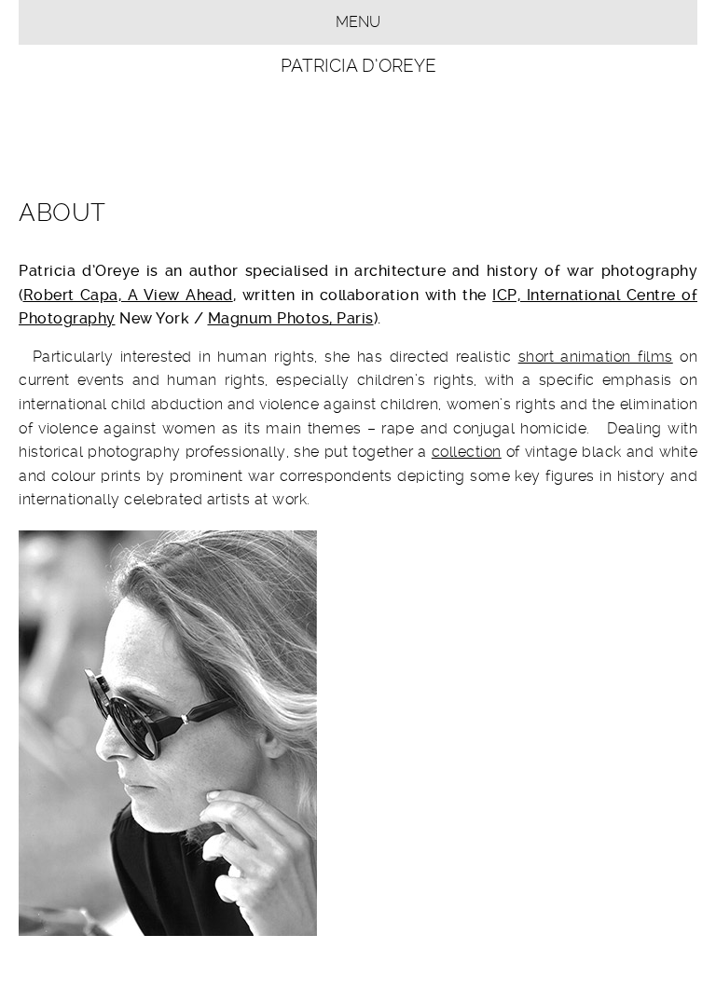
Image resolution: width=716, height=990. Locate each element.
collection (467, 452)
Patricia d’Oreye (358, 65)
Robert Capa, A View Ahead (128, 295)
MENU (358, 22)
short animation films (595, 356)
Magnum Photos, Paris (291, 318)
